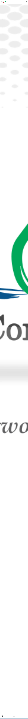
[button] (1, 2)
